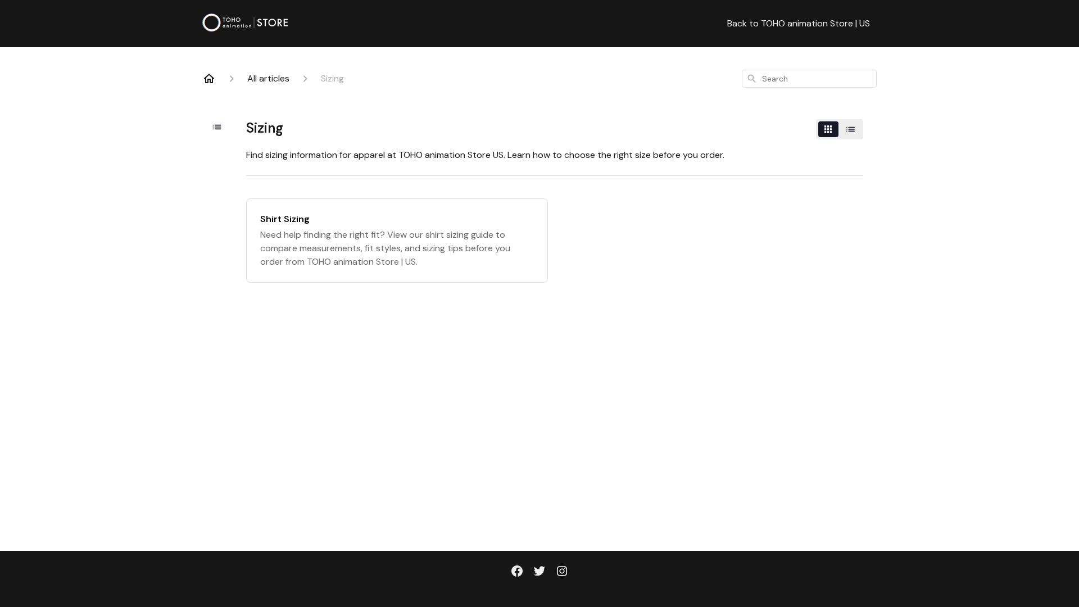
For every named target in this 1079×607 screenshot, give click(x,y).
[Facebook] (517, 572)
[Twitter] (539, 572)
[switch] (839, 129)
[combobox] (809, 79)
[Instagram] (562, 572)
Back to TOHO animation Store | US (798, 23)
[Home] (209, 78)
